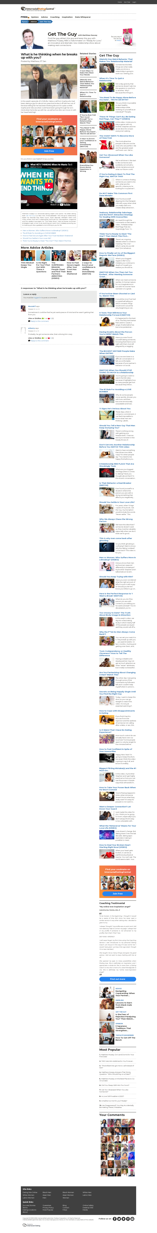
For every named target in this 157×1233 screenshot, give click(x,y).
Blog (64, 1205)
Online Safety (88, 1205)
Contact (66, 1208)
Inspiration (67, 17)
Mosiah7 (32, 306)
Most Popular (48, 1210)
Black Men (47, 1192)
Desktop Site (88, 1208)
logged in (37, 298)
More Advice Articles (37, 247)
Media (85, 1210)
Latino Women (28, 1198)
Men (44, 1198)
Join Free (49, 151)
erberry (31, 328)
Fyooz (25, 22)
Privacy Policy (48, 1208)
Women (66, 1198)
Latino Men (87, 1195)
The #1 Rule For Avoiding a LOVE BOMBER (39, 233)
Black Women (68, 1192)
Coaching (54, 17)
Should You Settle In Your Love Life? (37, 238)
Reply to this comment (40, 321)
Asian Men (47, 1195)
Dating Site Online (30, 1192)
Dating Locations (29, 1210)
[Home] (25, 17)
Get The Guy (45, 22)
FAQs (65, 1210)
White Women (28, 1195)
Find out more (117, 979)
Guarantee (47, 1205)
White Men (87, 1192)
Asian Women (68, 1195)
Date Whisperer (83, 17)
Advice (44, 17)
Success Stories (29, 1205)
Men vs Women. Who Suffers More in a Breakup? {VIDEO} (45, 230)
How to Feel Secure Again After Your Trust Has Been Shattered (48, 236)
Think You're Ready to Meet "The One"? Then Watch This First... (47, 241)
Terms (25, 1208)
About (25, 1212)
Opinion (35, 17)
